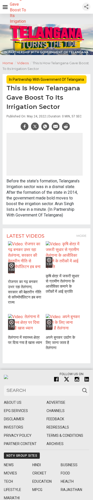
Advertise (56, 402)
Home (9, 63)
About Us (12, 402)
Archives (55, 444)
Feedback (55, 419)
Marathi (12, 498)
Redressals (58, 427)
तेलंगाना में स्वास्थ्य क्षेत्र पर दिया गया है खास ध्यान (25, 340)
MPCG (37, 490)
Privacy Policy (18, 435)
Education (42, 481)
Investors (13, 427)
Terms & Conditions (65, 435)
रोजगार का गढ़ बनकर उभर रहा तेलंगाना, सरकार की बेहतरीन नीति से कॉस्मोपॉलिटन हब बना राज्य (24, 292)
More (81, 236)
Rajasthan (71, 490)
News (9, 465)
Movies (10, 473)
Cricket (39, 473)
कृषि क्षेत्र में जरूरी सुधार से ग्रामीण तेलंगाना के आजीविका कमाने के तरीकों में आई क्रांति (62, 284)
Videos (24, 63)
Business (69, 465)
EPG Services (16, 411)
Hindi (36, 465)
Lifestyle (12, 490)
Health (67, 481)
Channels (56, 411)
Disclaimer (14, 419)
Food (65, 473)
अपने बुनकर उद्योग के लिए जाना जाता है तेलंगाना (60, 342)
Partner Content (20, 444)
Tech (8, 481)
